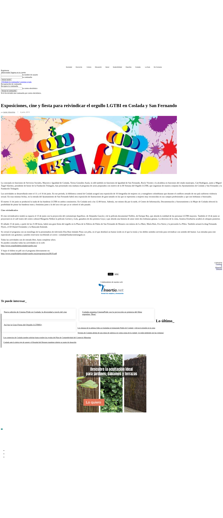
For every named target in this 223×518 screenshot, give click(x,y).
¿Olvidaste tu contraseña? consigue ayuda (16, 82)
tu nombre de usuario (30, 75)
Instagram (21, 470)
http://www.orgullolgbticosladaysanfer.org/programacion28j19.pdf (29, 253)
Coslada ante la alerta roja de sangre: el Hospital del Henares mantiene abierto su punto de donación (39, 342)
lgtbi (117, 274)
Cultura (4, 98)
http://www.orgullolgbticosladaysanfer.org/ (19, 245)
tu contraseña (27, 77)
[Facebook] (3, 470)
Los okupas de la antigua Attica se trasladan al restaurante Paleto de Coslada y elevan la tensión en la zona (116, 328)
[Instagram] (15, 470)
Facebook (8, 470)
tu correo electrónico (29, 88)
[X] (28, 470)
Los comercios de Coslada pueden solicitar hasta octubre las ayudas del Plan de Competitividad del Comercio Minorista (47, 338)
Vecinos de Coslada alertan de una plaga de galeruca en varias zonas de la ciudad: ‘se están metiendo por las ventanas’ (121, 333)
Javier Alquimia (9, 112)
